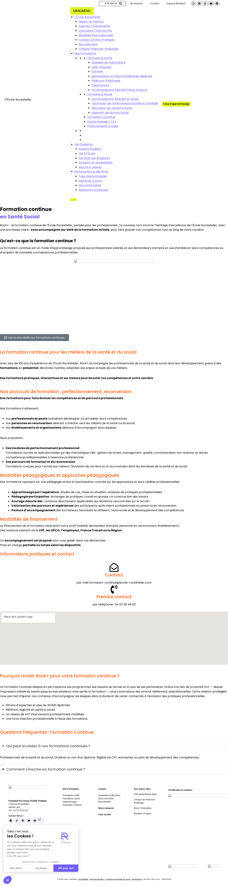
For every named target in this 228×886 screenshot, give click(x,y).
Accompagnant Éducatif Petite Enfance (119, 90)
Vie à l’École (87, 153)
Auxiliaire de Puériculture (109, 62)
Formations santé (71, 795)
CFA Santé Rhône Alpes (145, 794)
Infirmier (97, 71)
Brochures (136, 3)
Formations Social (99, 94)
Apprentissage (70, 802)
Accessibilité (83, 879)
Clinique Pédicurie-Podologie (98, 49)
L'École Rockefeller (87, 17)
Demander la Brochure (109, 795)
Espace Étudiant (176, 3)
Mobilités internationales (96, 35)
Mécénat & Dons (90, 181)
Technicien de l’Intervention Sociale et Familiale (125, 103)
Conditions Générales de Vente (117, 879)
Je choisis (40, 868)
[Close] (73, 199)
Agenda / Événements (94, 26)
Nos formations (85, 53)
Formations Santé (99, 58)
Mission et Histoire (91, 22)
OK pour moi (66, 868)
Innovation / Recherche (95, 31)
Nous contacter (106, 808)
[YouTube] (211, 3)
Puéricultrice (100, 85)
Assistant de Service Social (110, 113)
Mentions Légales (97, 879)
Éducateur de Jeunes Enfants (112, 108)
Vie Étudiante (83, 144)
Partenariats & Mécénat (91, 172)
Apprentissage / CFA (101, 122)
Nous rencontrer (106, 798)
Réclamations (137, 879)
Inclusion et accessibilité (96, 162)
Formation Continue (101, 117)
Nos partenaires (90, 185)
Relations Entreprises (93, 190)
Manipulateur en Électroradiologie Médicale (122, 76)
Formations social (71, 798)
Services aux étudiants (94, 158)
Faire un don (104, 814)
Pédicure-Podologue (106, 81)
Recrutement (88, 44)
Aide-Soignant (102, 67)
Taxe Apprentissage (93, 176)
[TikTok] (205, 3)
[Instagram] (193, 3)
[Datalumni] (41, 820)
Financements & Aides (102, 126)
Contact (154, 3)
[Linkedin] (199, 3)
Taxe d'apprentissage (176, 103)
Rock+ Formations (143, 808)
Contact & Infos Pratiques (97, 40)
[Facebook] (216, 3)
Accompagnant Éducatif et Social (115, 99)
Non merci (16, 868)
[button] (7, 880)
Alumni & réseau (90, 167)
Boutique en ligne (142, 813)
